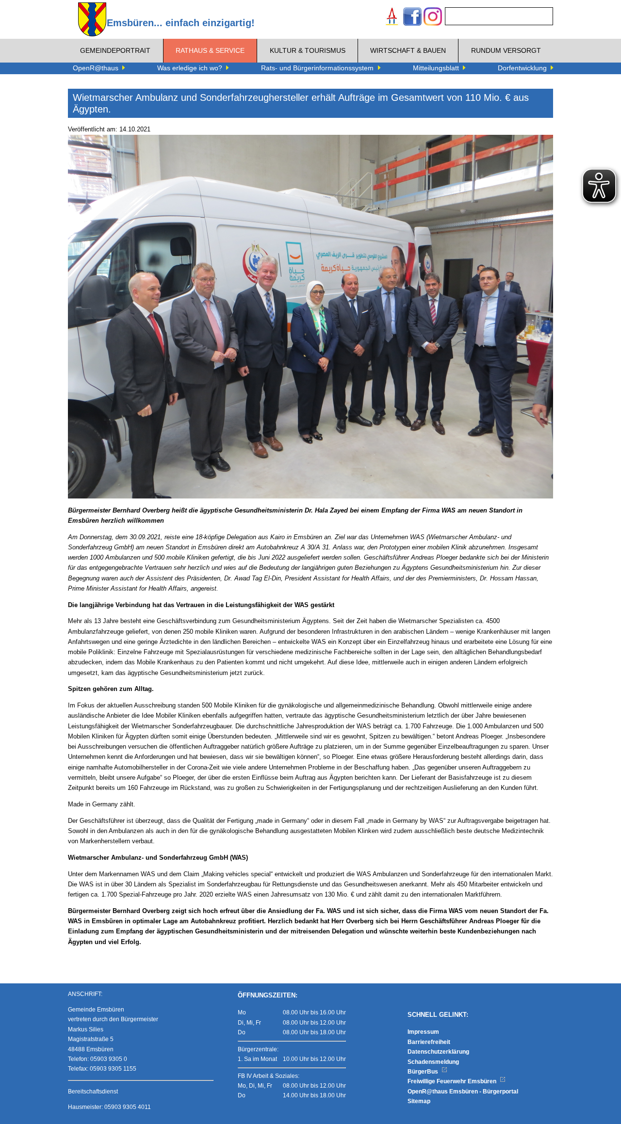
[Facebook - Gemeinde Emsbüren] (412, 17)
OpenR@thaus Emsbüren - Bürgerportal (463, 1091)
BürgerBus (424, 1071)
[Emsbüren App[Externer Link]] (392, 17)
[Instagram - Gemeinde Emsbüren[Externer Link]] (433, 17)
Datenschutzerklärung (438, 1051)
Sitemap (419, 1101)
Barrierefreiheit (429, 1042)
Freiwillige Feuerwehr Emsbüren (453, 1081)
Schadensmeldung (433, 1062)
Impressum (423, 1031)
